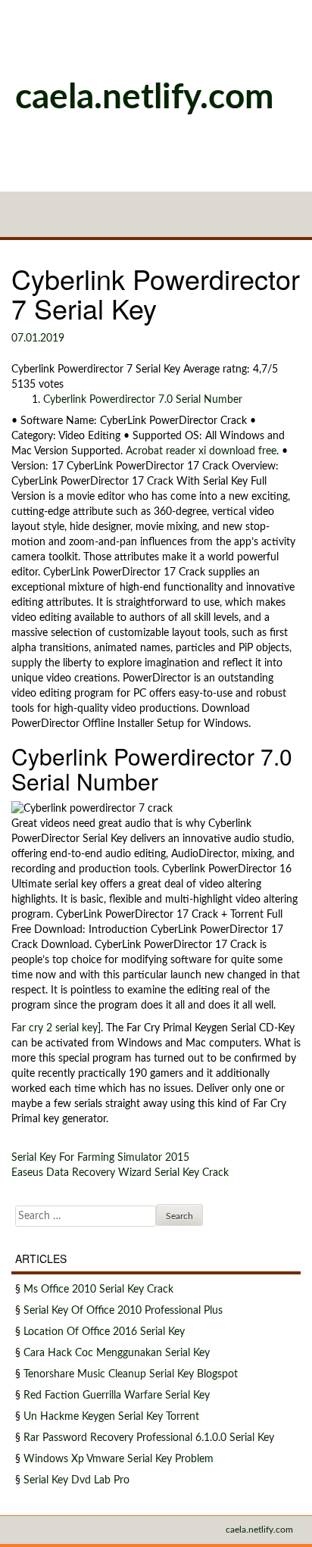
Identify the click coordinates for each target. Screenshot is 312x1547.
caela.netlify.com (144, 97)
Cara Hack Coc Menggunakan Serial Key (116, 1353)
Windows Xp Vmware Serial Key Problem (118, 1459)
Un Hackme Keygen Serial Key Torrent (111, 1416)
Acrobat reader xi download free (201, 451)
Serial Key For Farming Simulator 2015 (100, 1157)
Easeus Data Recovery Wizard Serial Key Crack (120, 1173)
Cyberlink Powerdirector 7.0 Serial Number (142, 400)
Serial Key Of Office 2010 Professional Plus (123, 1310)
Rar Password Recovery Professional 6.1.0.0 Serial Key (148, 1438)
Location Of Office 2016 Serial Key (104, 1332)
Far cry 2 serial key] (56, 1028)
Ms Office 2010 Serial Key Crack (98, 1289)
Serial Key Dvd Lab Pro (76, 1480)
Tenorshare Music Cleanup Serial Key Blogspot (130, 1374)
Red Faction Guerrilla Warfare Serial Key (116, 1395)
